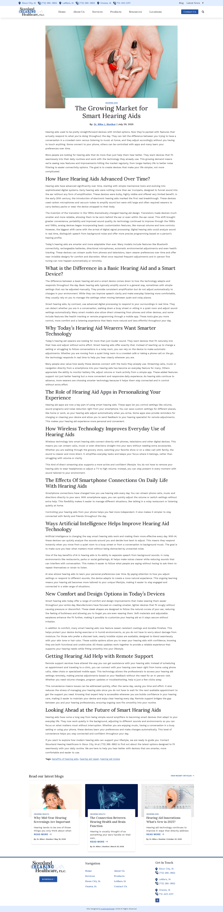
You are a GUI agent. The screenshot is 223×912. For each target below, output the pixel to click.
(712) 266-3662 (49, 3)
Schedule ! (48, 879)
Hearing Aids (111, 103)
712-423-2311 (123, 3)
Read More (41, 834)
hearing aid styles (110, 759)
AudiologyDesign (107, 909)
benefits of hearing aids (65, 759)
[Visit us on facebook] (202, 3)
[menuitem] (181, 3)
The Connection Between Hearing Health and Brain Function (108, 822)
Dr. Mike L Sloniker (105, 124)
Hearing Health (41, 814)
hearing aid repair (89, 759)
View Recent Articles (181, 776)
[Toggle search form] (203, 12)
